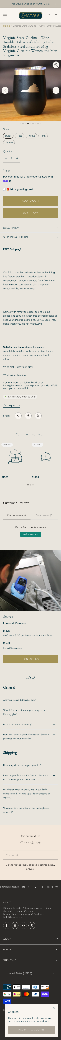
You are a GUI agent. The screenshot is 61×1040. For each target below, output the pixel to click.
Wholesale (9, 960)
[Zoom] (56, 64)
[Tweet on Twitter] (38, 415)
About (7, 939)
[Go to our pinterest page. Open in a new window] (31, 925)
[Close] (53, 1007)
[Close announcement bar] (56, 4)
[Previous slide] (5, 90)
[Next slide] (56, 90)
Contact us (31, 659)
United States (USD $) (20, 973)
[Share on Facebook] (28, 415)
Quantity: (8, 151)
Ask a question (11, 405)
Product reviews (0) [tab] (16, 515)
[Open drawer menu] (4, 15)
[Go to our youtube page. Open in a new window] (23, 925)
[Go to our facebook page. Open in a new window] (6, 925)
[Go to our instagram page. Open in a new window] (15, 925)
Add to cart (30, 201)
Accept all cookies (31, 1029)
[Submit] (53, 855)
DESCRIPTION (11, 228)
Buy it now (30, 213)
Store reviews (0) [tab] (44, 515)
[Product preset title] (15, 456)
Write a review (30, 534)
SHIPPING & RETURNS (16, 237)
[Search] (49, 15)
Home (6, 26)
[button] (20, 123)
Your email (12, 855)
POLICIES (8, 949)
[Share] (18, 415)
